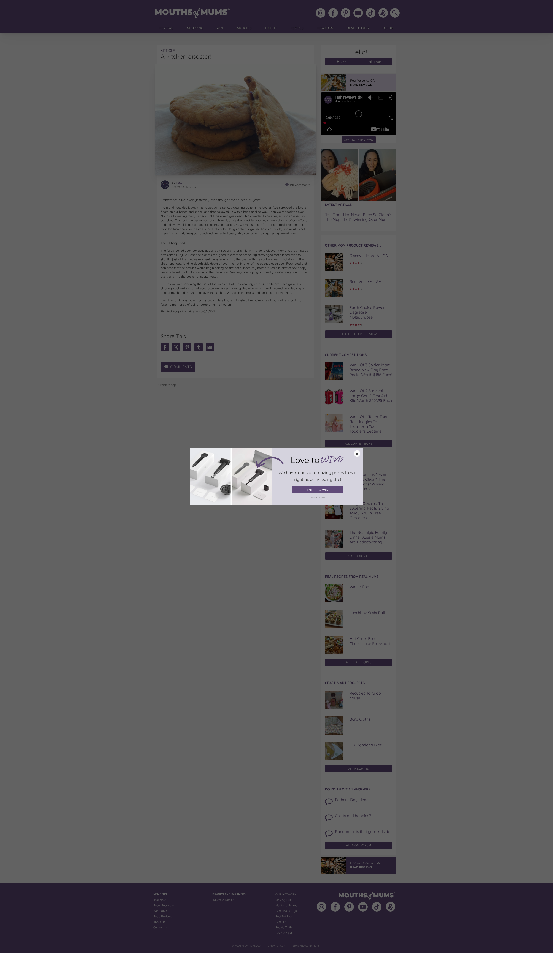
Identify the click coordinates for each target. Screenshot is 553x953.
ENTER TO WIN (317, 490)
